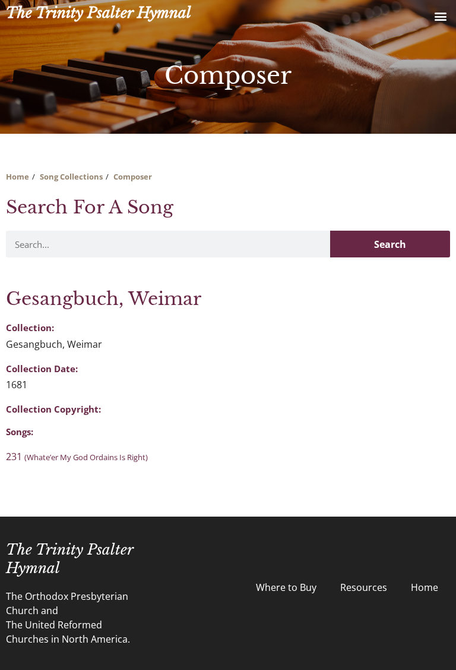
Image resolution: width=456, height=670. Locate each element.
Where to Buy (286, 587)
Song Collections (71, 176)
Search (390, 244)
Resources (363, 587)
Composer (132, 176)
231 (77, 456)
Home (17, 176)
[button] (440, 16)
